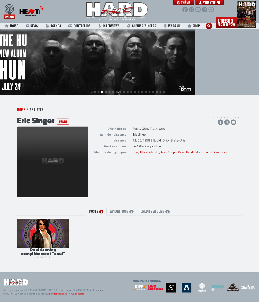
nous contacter (77, 294)
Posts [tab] (95, 211)
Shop (196, 25)
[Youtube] (198, 9)
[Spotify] (211, 9)
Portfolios (81, 25)
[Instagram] (204, 9)
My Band (174, 25)
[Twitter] (191, 9)
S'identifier (211, 2)
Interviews (111, 25)
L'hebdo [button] (226, 21)
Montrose (202, 152)
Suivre (63, 121)
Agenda (55, 25)
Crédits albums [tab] (154, 211)
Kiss (135, 152)
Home (14, 25)
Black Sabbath (149, 152)
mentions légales (57, 294)
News (34, 25)
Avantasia (220, 152)
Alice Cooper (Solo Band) (177, 152)
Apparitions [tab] (121, 211)
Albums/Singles (144, 25)
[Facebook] (185, 9)
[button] (183, 2)
